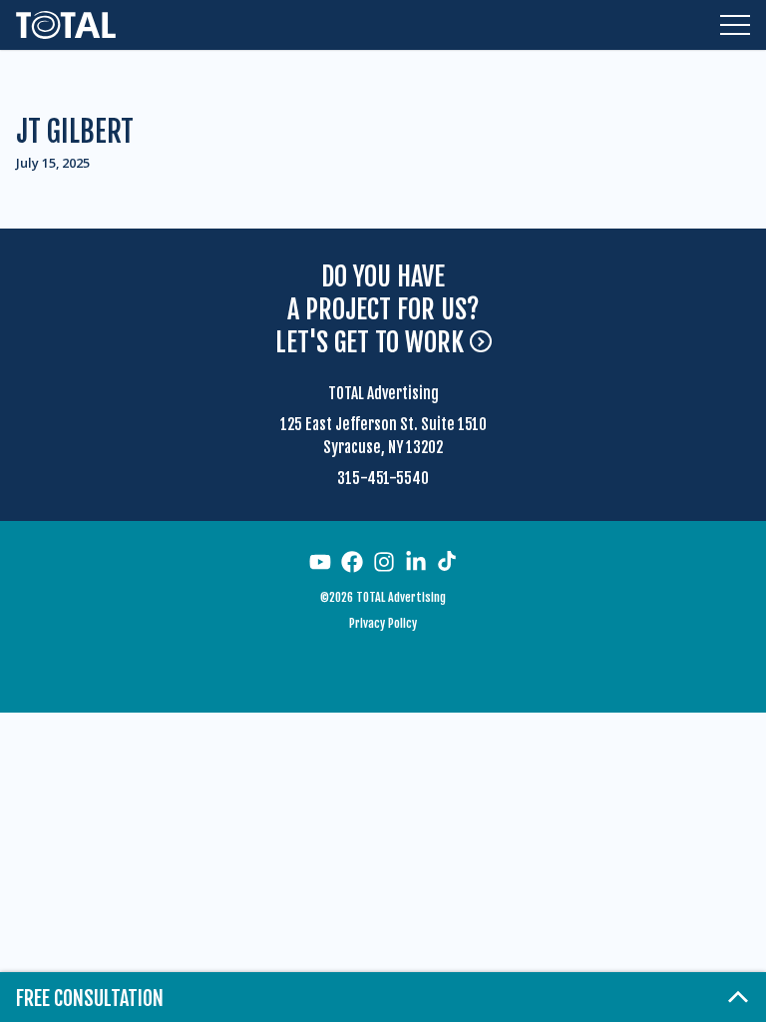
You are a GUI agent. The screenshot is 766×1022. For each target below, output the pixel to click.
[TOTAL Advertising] (66, 24)
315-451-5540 (383, 478)
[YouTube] (320, 562)
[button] (735, 25)
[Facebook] (352, 562)
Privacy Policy (383, 623)
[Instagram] (384, 562)
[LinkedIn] (416, 562)
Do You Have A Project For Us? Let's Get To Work (377, 309)
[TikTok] (447, 561)
